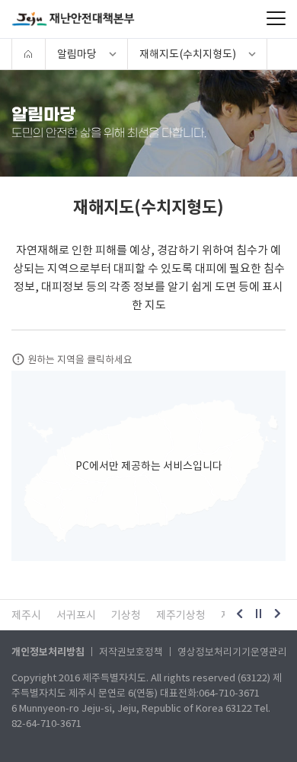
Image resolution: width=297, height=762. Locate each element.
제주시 (26, 615)
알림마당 (77, 54)
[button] (240, 615)
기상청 (126, 615)
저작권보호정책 (131, 652)
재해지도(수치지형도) (187, 54)
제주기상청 (181, 615)
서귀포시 (76, 615)
